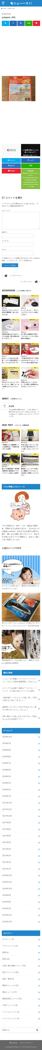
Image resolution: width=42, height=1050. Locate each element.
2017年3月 (6, 855)
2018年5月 (6, 776)
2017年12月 (7, 803)
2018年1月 (6, 796)
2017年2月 (6, 862)
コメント (6, 211)
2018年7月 (6, 763)
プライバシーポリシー (26, 1042)
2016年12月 (7, 875)
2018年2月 (6, 789)
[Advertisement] (21, 49)
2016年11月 (7, 882)
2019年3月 (6, 743)
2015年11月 (7, 915)
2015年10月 (7, 922)
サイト (4, 249)
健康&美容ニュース (12, 999)
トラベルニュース (10, 1012)
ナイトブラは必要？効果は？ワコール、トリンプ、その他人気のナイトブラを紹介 (19, 689)
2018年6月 (6, 770)
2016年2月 (6, 908)
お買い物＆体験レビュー (14, 966)
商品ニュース (9, 992)
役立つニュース (10, 972)
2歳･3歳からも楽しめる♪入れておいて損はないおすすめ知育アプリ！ (19, 717)
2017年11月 (7, 809)
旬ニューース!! (19, 1047)
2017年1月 (6, 869)
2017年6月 (6, 836)
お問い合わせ (13, 1042)
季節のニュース (10, 985)
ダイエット (8, 939)
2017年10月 (7, 816)
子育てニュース (9, 1005)
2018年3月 (6, 783)
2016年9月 (6, 895)
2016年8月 (6, 902)
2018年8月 (6, 757)
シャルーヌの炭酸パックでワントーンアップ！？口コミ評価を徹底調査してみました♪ (19, 680)
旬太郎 (11, 406)
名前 (4, 232)
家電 (5, 952)
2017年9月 (6, 822)
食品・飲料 (8, 979)
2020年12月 (7, 737)
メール (5, 241)
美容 (6, 959)
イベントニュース (10, 1018)
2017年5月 (6, 842)
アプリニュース (9, 946)
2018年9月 (6, 750)
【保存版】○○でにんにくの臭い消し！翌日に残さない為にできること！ (19, 699)
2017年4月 (6, 849)
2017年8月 (6, 829)
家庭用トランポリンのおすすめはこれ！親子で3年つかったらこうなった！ (19, 708)
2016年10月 (7, 889)
